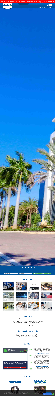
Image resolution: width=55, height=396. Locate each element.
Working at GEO (40, 7)
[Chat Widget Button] (53, 394)
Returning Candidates (34, 4)
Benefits (45, 7)
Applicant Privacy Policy (31, 393)
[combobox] (11, 273)
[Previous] (4, 336)
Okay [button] (48, 392)
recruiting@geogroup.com (41, 2)
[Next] (51, 336)
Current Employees (42, 4)
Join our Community (45, 273)
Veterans (49, 7)
